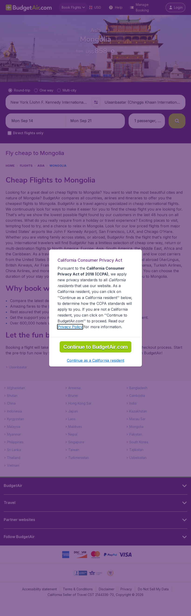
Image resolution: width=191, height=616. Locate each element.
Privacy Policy (70, 326)
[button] (95, 360)
